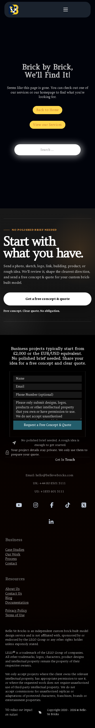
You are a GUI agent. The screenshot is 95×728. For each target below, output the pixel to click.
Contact (11, 563)
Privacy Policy (16, 610)
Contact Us (13, 593)
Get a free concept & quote (47, 299)
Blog (8, 598)
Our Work (12, 554)
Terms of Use (15, 615)
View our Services (47, 125)
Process (11, 559)
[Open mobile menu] (65, 9)
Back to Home (47, 110)
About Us (12, 589)
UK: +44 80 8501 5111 (49, 483)
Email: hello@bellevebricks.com (49, 475)
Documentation (16, 602)
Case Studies (14, 549)
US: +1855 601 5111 (49, 491)
